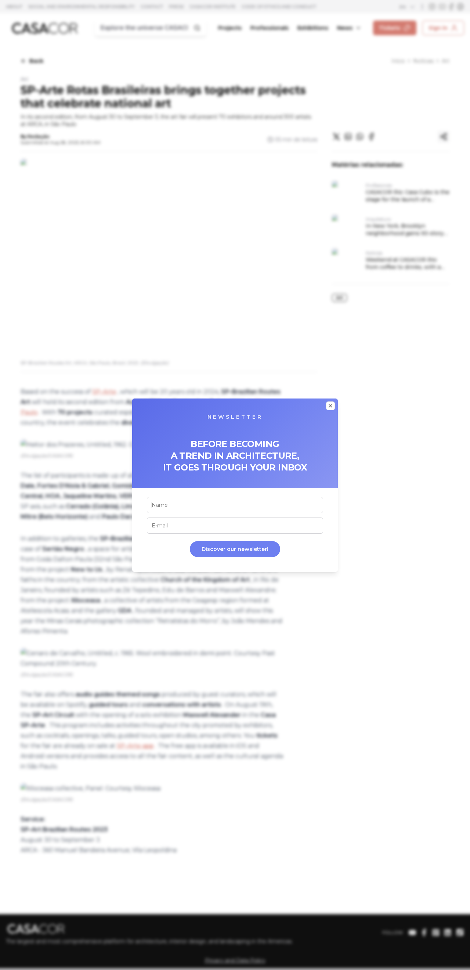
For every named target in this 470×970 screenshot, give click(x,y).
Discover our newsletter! (235, 549)
